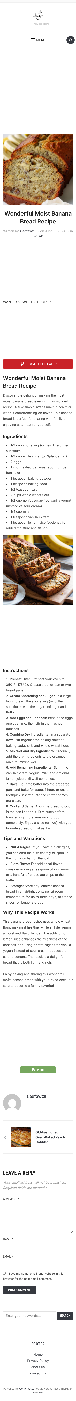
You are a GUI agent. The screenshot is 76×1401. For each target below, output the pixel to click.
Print (41, 1070)
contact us (38, 1373)
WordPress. (26, 1388)
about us (38, 1367)
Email (8, 1256)
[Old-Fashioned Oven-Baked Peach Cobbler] (21, 1137)
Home (38, 1354)
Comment (11, 1199)
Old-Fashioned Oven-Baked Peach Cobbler (50, 1137)
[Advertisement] (38, 94)
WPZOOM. (38, 1392)
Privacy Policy (38, 1361)
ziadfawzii (27, 231)
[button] (38, 40)
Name (8, 1239)
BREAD (38, 236)
